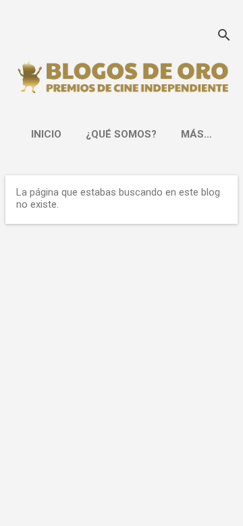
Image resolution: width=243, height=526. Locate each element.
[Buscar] (224, 36)
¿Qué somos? (121, 134)
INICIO (46, 134)
